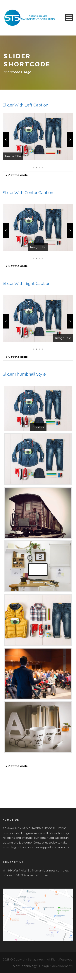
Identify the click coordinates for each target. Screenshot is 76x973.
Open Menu (69, 17)
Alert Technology (25, 966)
